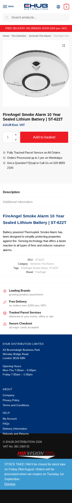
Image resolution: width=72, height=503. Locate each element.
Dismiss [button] (9, 484)
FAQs (6, 423)
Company (8, 395)
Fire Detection (19, 36)
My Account (10, 418)
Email (32, 163)
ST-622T (54, 268)
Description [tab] (11, 192)
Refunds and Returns (16, 433)
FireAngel (40, 272)
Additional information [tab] (18, 202)
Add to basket (44, 137)
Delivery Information (15, 428)
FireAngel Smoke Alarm (34, 268)
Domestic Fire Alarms (40, 36)
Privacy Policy (11, 400)
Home (6, 36)
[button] (64, 45)
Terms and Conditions (16, 405)
